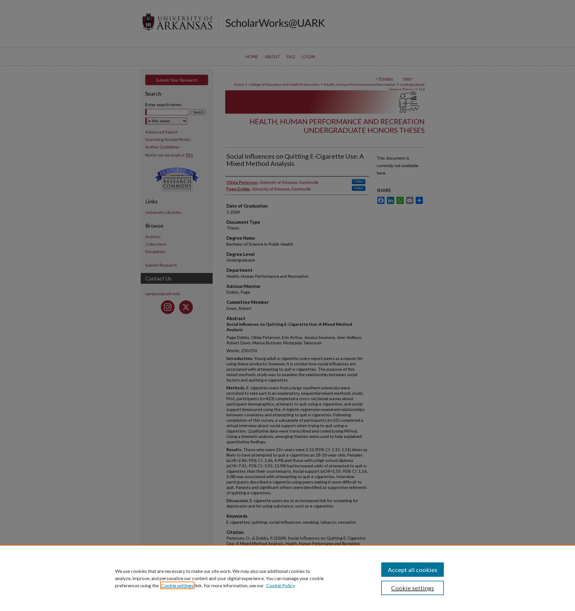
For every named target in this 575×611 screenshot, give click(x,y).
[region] (287, 578)
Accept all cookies (412, 569)
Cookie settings (177, 585)
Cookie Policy (280, 585)
